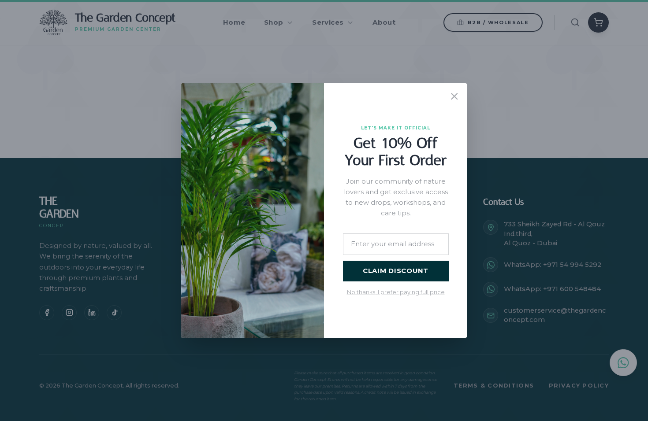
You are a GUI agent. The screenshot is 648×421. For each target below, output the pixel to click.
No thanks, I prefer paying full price (396, 292)
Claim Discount (395, 271)
